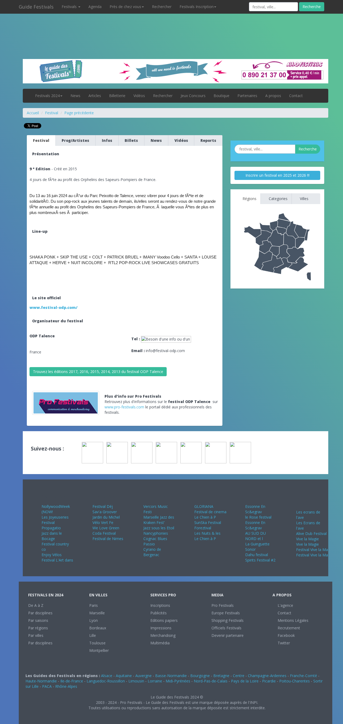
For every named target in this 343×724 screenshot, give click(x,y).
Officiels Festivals (226, 627)
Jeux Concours (193, 95)
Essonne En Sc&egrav (255, 509)
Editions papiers (164, 620)
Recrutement (288, 627)
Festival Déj (102, 506)
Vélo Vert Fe (102, 522)
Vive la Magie (307, 538)
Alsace (106, 675)
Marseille (97, 612)
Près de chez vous (125, 6)
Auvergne (143, 675)
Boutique (221, 95)
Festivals (70, 6)
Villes (303, 198)
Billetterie (117, 95)
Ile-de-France (71, 681)
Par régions (38, 627)
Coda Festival (104, 533)
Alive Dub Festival (311, 533)
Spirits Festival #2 (260, 560)
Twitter (283, 642)
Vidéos (139, 95)
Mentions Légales (292, 620)
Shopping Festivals (227, 620)
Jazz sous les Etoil (158, 527)
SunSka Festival (207, 522)
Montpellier (99, 650)
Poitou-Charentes (294, 681)
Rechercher (162, 6)
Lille (92, 635)
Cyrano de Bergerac (152, 552)
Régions (248, 198)
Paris (93, 605)
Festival (51, 112)
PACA (47, 686)
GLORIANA (203, 506)
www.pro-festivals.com (124, 406)
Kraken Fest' (154, 522)
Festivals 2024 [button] (47, 95)
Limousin (136, 681)
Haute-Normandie (41, 681)
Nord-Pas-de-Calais (211, 681)
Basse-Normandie (171, 675)
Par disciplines (40, 612)
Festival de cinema (210, 511)
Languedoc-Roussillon (106, 681)
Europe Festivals (225, 612)
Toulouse (97, 642)
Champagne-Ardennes (267, 675)
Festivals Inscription (197, 6)
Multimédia (160, 642)
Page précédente (79, 112)
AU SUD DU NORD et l (255, 536)
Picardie (269, 681)
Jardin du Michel (106, 517)
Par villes (35, 635)
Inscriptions (160, 605)
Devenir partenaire (227, 635)
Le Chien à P (205, 517)
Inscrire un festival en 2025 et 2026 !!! (277, 175)
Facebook (286, 635)
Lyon (93, 620)
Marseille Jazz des (158, 517)
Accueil (33, 112)
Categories (278, 198)
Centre (238, 675)
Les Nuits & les (207, 533)
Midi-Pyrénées (178, 681)
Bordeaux (97, 627)
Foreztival (202, 527)
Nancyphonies (155, 533)
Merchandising (163, 635)
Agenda (95, 6)
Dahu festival (256, 554)
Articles (94, 95)
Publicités (158, 612)
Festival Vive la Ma (312, 549)
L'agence (285, 605)
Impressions (161, 627)
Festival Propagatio (51, 525)
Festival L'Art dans (57, 560)
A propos (273, 95)
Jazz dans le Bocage (52, 536)
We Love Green (105, 527)
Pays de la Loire (245, 681)
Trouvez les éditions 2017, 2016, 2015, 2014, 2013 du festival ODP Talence (98, 371)
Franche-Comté (303, 675)
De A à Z (35, 605)
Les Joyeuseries (55, 517)
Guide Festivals (36, 6)
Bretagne (221, 675)
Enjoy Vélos (52, 554)
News (75, 95)
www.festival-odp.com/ (53, 307)
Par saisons (38, 620)
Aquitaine (124, 675)
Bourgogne (200, 675)
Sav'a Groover (104, 511)
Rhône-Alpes (66, 686)
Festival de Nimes (107, 538)
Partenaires (247, 95)
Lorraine (155, 681)
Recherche (312, 6)
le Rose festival (258, 517)
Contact (296, 95)
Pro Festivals (222, 605)
